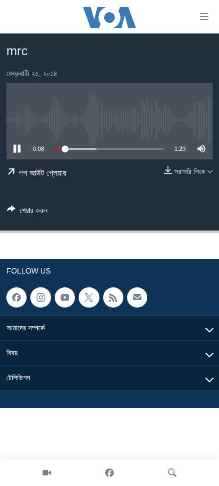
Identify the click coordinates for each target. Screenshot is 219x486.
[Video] (47, 472)
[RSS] (113, 297)
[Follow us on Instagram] (40, 297)
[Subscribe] (137, 297)
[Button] (27, 212)
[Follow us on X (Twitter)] (89, 297)
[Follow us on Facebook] (16, 297)
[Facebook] (109, 472)
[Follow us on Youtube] (65, 297)
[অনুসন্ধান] (172, 472)
